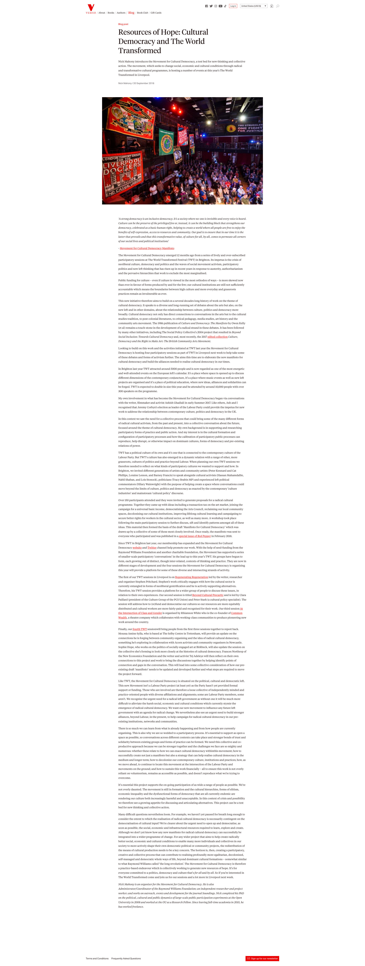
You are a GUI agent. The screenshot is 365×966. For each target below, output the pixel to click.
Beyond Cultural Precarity (208, 595)
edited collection (218, 336)
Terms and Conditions (97, 958)
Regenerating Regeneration (191, 577)
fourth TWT (140, 629)
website (137, 547)
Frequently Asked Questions (126, 958)
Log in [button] (233, 6)
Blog (131, 12)
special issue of (195, 536)
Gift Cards (156, 12)
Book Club (142, 12)
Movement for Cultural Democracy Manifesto (147, 248)
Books (111, 12)
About (102, 12)
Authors (121, 12)
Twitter (152, 547)
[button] (271, 6)
